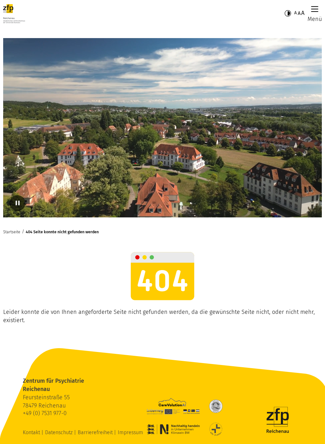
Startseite (11, 231)
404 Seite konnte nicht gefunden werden (62, 231)
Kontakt (32, 432)
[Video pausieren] (17, 203)
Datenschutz (59, 432)
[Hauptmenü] (315, 9)
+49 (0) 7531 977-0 (45, 413)
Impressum (130, 432)
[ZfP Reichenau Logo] (14, 13)
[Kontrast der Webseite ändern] (288, 13)
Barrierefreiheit (96, 432)
